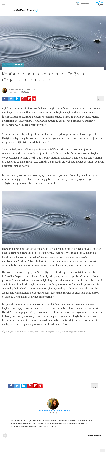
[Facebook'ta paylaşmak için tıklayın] (5, 99)
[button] (4, 4)
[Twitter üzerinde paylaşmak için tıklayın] (11, 99)
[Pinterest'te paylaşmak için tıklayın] (24, 99)
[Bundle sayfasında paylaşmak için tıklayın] (34, 98)
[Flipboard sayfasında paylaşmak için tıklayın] (29, 98)
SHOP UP (85, 4)
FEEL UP (7, 65)
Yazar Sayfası (94, 435)
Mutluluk (18, 65)
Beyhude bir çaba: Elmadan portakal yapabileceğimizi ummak (53, 332)
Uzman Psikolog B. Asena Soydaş (22, 89)
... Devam (52, 426)
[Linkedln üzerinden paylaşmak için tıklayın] (17, 99)
